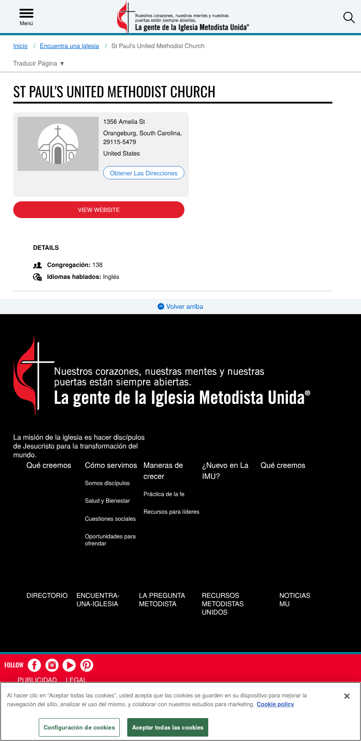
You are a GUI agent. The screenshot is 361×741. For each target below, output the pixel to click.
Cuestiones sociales (110, 518)
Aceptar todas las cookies (167, 727)
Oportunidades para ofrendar (110, 539)
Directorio (47, 596)
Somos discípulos (107, 482)
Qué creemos (48, 464)
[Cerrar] (347, 696)
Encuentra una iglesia (69, 45)
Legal (76, 680)
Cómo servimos (111, 464)
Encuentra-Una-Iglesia (98, 600)
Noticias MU (295, 600)
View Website (99, 209)
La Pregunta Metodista (162, 600)
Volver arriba (183, 306)
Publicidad (37, 680)
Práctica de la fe (164, 493)
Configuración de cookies (79, 727)
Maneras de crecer (163, 470)
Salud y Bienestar (107, 500)
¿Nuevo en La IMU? (225, 470)
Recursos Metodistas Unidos (223, 604)
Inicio (20, 45)
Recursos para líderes (171, 511)
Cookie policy (275, 704)
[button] (349, 17)
